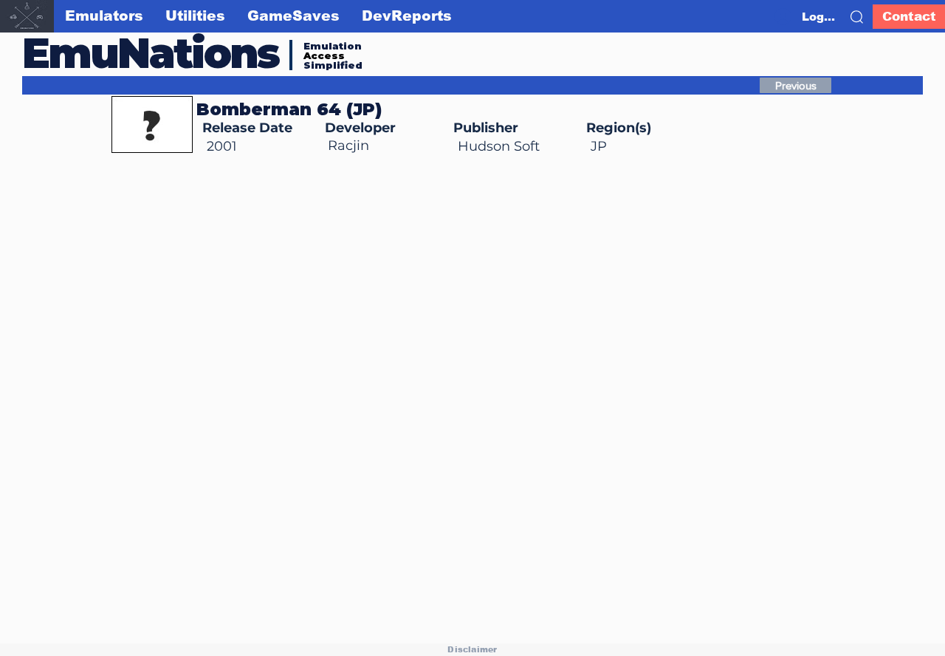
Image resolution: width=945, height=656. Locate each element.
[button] (856, 17)
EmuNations (150, 52)
